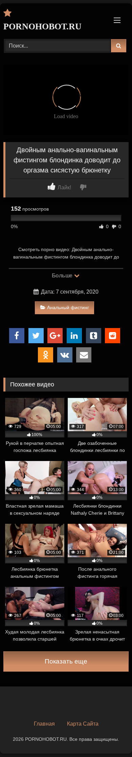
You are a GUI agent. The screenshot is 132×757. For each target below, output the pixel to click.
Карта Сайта (82, 724)
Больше (63, 275)
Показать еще (66, 661)
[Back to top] (111, 737)
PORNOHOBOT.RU (42, 26)
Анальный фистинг (68, 307)
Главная (44, 724)
